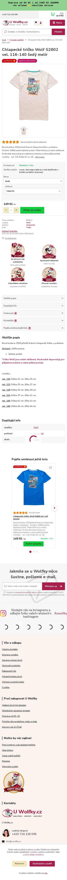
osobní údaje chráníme (33, 854)
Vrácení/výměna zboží (12, 676)
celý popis (39, 157)
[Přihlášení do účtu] (40, 22)
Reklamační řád (9, 671)
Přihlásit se (51, 586)
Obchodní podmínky (11, 665)
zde (46, 873)
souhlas (33, 852)
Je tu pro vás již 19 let (12, 727)
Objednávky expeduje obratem (16, 710)
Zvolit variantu (33, 543)
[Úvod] (15, 23)
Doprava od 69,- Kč (11, 716)
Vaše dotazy (7, 750)
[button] (30, 552)
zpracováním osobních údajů (26, 592)
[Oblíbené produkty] (36, 22)
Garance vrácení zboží (12, 660)
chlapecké (30, 225)
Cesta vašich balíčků (11, 755)
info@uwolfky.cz (13, 841)
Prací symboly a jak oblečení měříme (18, 745)
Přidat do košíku (32, 210)
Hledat (58, 31)
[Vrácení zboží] (13, 782)
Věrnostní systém (10, 766)
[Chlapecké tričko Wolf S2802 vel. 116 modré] (33, 487)
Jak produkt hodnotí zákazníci (34, 142)
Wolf (28, 223)
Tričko (28, 227)
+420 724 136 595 (10, 14)
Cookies (6, 687)
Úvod (4, 40)
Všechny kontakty (10, 649)
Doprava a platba (10, 654)
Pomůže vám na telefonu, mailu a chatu (19, 721)
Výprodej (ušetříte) (17, 40)
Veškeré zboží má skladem (14, 705)
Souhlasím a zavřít (42, 863)
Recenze (6, 761)
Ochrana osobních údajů (13, 682)
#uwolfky (60, 613)
